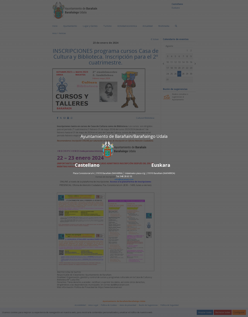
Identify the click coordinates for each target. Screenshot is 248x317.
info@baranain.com (124, 179)
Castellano (87, 165)
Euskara (160, 165)
